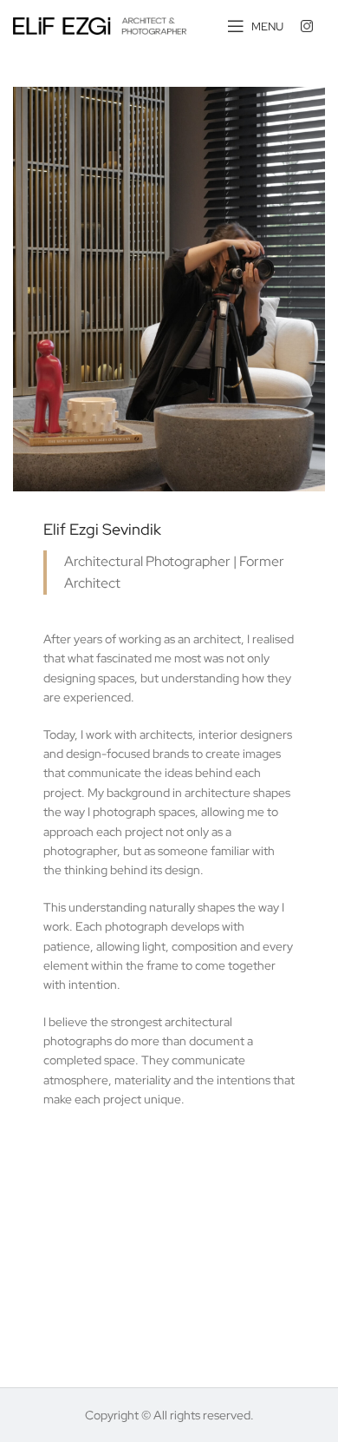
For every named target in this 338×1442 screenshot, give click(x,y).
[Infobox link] (313, 26)
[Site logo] (99, 25)
